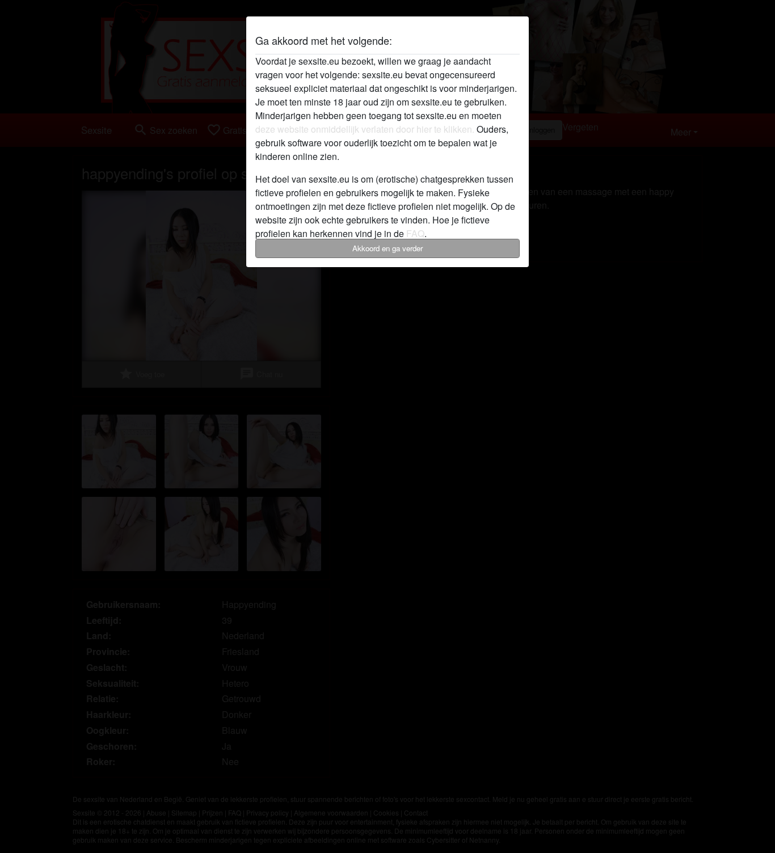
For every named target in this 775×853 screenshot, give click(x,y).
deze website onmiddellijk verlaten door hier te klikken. (364, 129)
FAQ (415, 233)
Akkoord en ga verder (387, 248)
